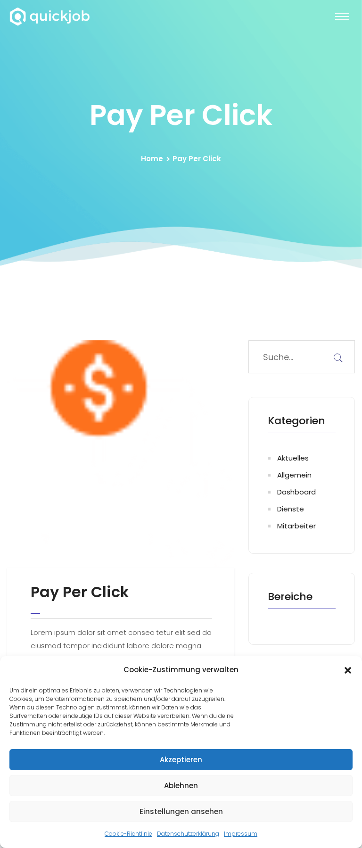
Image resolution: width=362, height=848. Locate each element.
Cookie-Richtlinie (128, 834)
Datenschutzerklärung (188, 834)
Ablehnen (181, 785)
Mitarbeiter (296, 526)
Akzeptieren (181, 760)
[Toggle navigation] (342, 16)
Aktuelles (293, 458)
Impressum (240, 834)
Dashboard (296, 492)
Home (152, 159)
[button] (348, 670)
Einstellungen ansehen (181, 811)
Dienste (290, 509)
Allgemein (294, 475)
